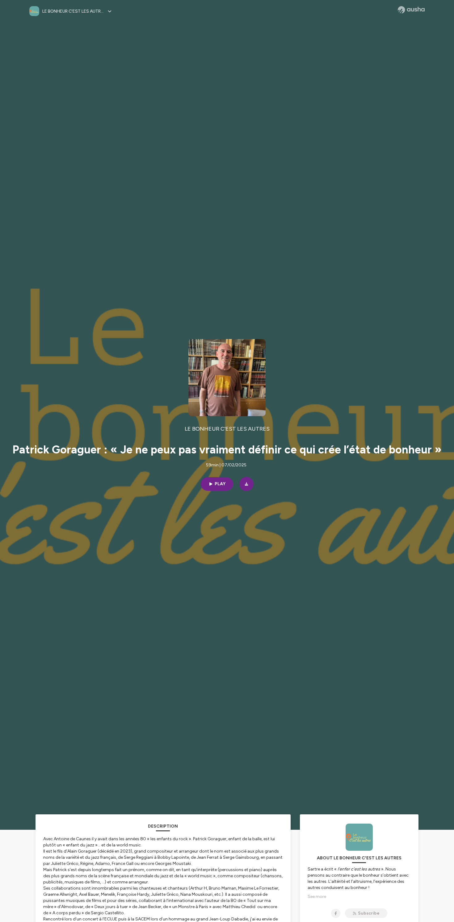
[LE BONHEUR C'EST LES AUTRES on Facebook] (335, 913)
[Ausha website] (411, 10)
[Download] (246, 484)
